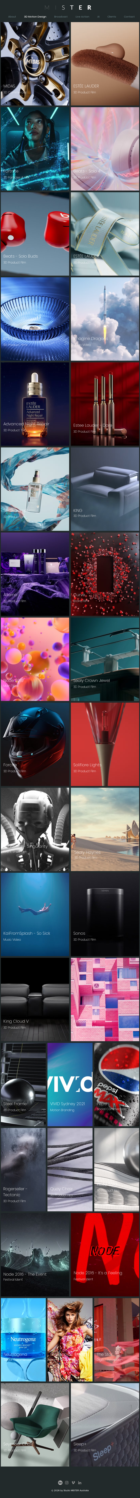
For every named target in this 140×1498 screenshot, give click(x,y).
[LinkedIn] (80, 1482)
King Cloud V (16, 1021)
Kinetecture (84, 1021)
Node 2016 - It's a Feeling (98, 1273)
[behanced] (60, 1482)
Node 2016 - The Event (25, 1274)
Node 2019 (13, 680)
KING (77, 510)
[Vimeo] (73, 1482)
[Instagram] (67, 1482)
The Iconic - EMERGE (69, 1354)
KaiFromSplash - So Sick (26, 933)
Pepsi (102, 1104)
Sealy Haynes (87, 852)
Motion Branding (62, 1110)
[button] (128, 16)
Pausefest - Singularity (25, 846)
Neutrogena (15, 1354)
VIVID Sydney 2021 (67, 1104)
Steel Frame (15, 1104)
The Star (105, 1354)
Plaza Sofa (107, 1184)
